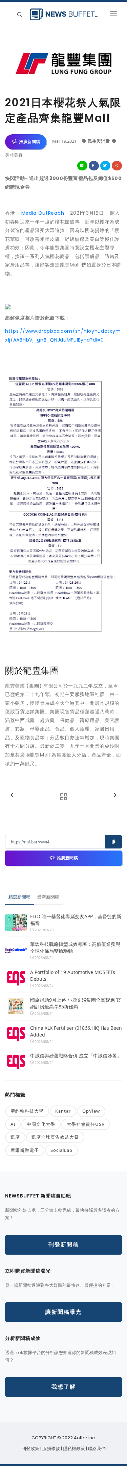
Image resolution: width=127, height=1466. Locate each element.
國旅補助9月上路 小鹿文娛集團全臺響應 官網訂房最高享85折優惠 (75, 1003)
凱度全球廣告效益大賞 (55, 1137)
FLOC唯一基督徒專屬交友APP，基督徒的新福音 (75, 919)
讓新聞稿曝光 (63, 1312)
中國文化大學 (41, 1124)
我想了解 (63, 1387)
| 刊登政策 (30, 1448)
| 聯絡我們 (96, 1448)
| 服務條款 (50, 1448)
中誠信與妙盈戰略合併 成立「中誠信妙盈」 (76, 1055)
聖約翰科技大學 (27, 1111)
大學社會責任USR (86, 1124)
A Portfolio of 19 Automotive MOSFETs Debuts (72, 975)
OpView (91, 1111)
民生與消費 (99, 141)
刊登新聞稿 (63, 1245)
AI (12, 1124)
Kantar (63, 1111)
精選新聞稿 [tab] (19, 897)
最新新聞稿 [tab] (48, 897)
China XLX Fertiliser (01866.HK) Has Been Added (76, 1031)
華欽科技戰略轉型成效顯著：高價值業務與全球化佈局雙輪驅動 (75, 947)
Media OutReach (42, 213)
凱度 (15, 1137)
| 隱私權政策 (73, 1448)
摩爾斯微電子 (24, 1150)
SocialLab (61, 1150)
